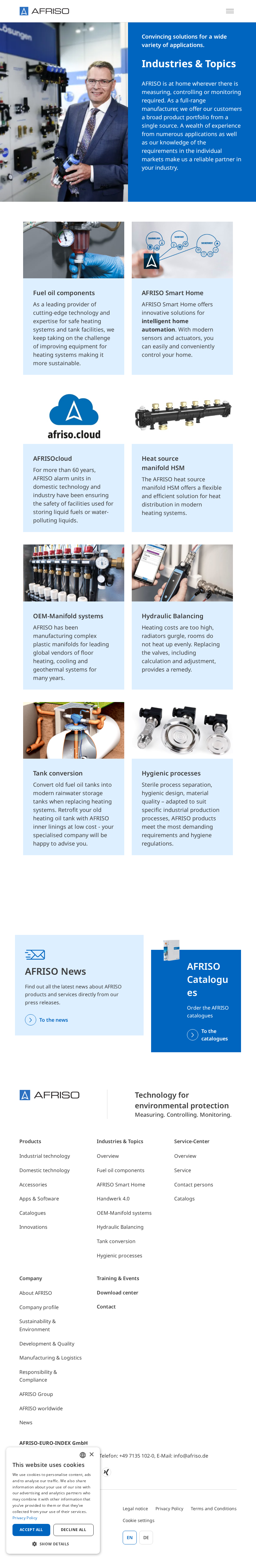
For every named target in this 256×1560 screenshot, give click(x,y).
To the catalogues (214, 1035)
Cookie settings (139, 1520)
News (25, 1422)
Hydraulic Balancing (120, 1226)
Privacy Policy (169, 1508)
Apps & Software (39, 1198)
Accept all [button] (31, 1529)
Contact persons (193, 1184)
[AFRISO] (44, 11)
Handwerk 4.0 (113, 1198)
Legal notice (135, 1508)
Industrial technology (44, 1155)
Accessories (33, 1184)
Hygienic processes (119, 1255)
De (146, 1537)
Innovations (33, 1226)
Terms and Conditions (214, 1508)
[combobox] (83, 1455)
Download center (117, 1292)
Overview (108, 1155)
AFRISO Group (36, 1394)
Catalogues (32, 1212)
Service (182, 1170)
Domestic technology (44, 1170)
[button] (53, 1544)
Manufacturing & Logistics (50, 1357)
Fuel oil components (121, 1170)
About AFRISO (35, 1292)
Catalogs (184, 1198)
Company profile (39, 1307)
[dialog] (53, 1500)
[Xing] (106, 1472)
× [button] (91, 1454)
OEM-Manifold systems (124, 1212)
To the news (53, 1019)
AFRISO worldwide (41, 1408)
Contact (106, 1306)
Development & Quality (46, 1343)
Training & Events (118, 1278)
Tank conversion (116, 1241)
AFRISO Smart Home (121, 1184)
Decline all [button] (73, 1529)
